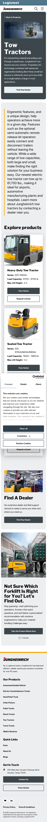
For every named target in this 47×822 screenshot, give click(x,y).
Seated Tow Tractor (19, 343)
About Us (7, 751)
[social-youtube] (5, 800)
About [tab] (38, 384)
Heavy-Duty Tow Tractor (23, 270)
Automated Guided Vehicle (14, 685)
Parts (5, 745)
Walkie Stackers (10, 731)
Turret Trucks (8, 726)
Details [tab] (23, 384)
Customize (22, 436)
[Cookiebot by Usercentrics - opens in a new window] (33, 377)
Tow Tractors (8, 720)
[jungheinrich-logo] (13, 8)
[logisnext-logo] (16, 659)
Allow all (23, 429)
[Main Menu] (42, 8)
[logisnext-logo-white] (11, 2)
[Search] (36, 8)
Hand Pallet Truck (10, 697)
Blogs (5, 757)
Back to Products (13, 17)
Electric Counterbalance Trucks (16, 691)
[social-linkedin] (11, 800)
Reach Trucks (9, 714)
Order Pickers (9, 703)
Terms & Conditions (27, 807)
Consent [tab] (8, 384)
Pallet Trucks (8, 708)
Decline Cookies (23, 443)
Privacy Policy (9, 807)
